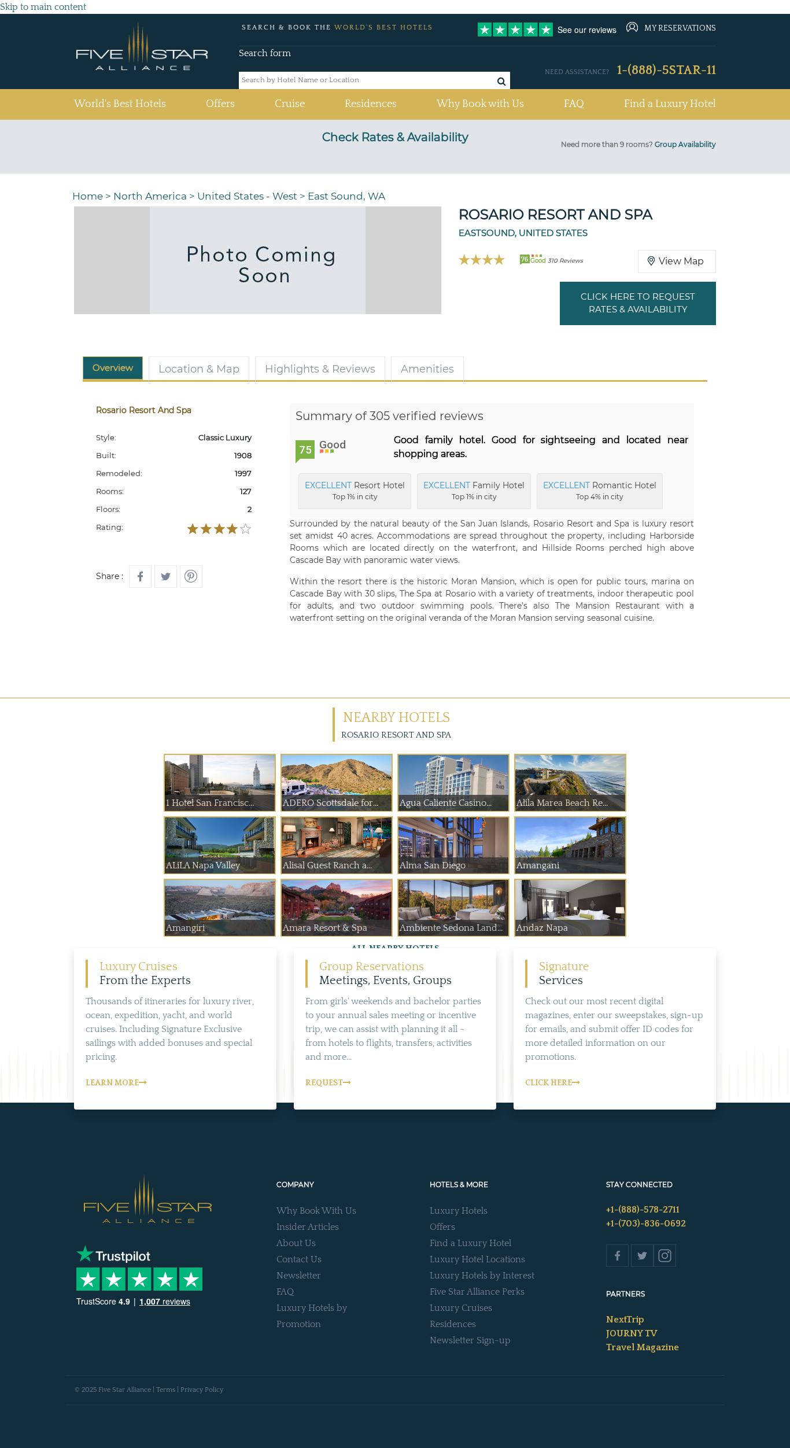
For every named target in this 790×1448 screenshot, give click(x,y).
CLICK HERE (548, 1083)
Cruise (290, 104)
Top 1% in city (355, 490)
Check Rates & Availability (395, 137)
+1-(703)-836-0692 (646, 1223)
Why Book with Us (480, 104)
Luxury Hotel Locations (477, 1259)
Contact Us (299, 1259)
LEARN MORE (112, 1083)
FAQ (574, 104)
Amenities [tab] (427, 369)
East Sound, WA (346, 196)
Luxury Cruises (461, 1308)
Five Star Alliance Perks (477, 1292)
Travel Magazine (642, 1347)
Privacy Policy (201, 1390)
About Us (296, 1243)
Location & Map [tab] (198, 369)
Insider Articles (307, 1227)
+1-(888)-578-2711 (643, 1209)
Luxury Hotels (459, 1211)
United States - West (247, 196)
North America (150, 196)
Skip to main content (43, 7)
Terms (165, 1390)
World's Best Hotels (120, 104)
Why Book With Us (316, 1211)
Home (87, 196)
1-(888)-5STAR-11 (666, 70)
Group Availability (685, 144)
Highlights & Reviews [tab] (320, 369)
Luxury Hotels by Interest (482, 1275)
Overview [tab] (113, 367)
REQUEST (324, 1083)
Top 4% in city (599, 490)
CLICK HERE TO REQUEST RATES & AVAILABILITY (638, 303)
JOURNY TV (631, 1333)
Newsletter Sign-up (470, 1340)
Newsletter (298, 1275)
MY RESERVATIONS (680, 28)
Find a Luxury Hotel (670, 104)
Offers (220, 104)
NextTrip (625, 1319)
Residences (371, 104)
